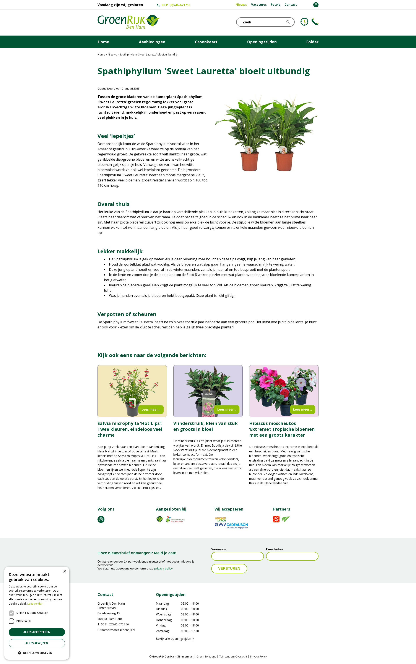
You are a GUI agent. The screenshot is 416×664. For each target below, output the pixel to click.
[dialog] (36, 613)
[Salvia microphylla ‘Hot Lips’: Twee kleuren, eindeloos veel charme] (132, 391)
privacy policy (163, 568)
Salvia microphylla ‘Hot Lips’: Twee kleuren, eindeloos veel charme (130, 429)
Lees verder (34, 603)
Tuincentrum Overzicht (233, 656)
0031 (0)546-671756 (176, 5)
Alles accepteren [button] (36, 632)
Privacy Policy (258, 656)
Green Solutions (206, 656)
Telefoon (315, 21)
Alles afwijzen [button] (37, 643)
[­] (315, 4)
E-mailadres (274, 549)
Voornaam (218, 549)
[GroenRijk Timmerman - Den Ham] (129, 22)
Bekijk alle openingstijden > (175, 638)
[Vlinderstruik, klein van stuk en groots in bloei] (208, 391)
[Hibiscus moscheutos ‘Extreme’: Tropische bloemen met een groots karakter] (283, 391)
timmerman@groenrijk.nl (118, 630)
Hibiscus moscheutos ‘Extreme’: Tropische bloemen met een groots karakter (282, 429)
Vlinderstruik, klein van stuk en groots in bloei (205, 426)
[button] (37, 652)
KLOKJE (304, 21)
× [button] (64, 571)
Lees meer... (150, 409)
